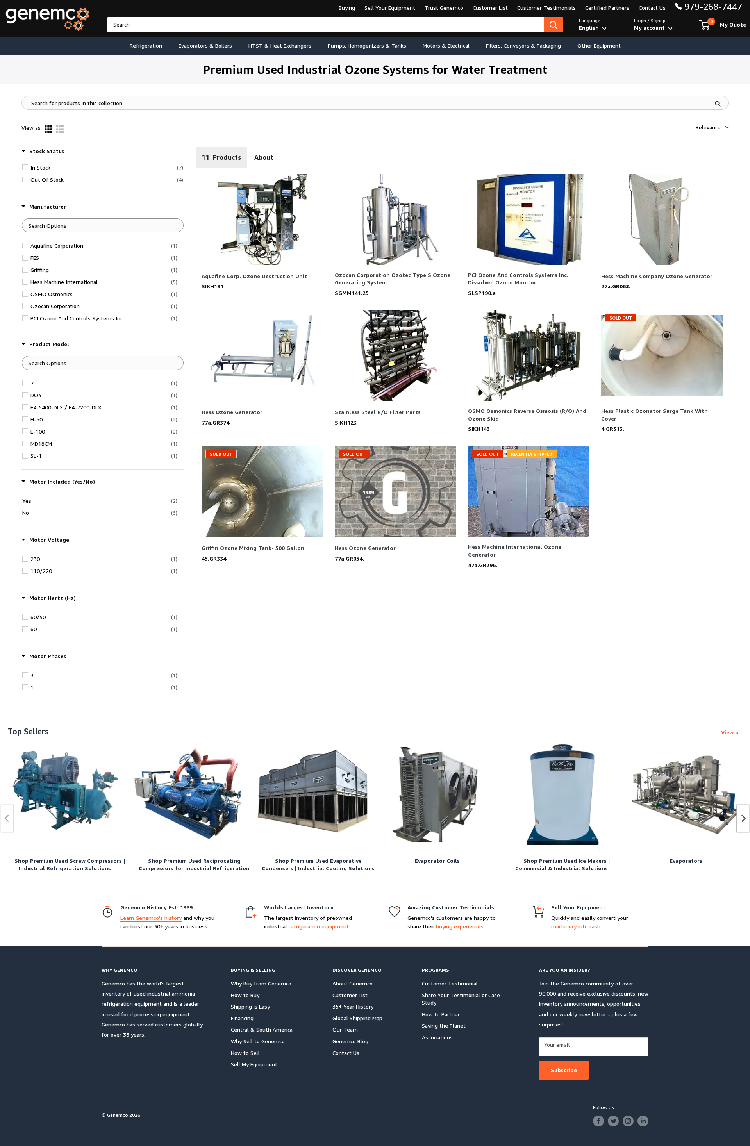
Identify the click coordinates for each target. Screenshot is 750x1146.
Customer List (490, 7)
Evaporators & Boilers (205, 45)
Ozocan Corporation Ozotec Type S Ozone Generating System (392, 278)
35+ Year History (352, 1006)
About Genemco (352, 983)
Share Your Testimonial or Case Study (461, 999)
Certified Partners (607, 7)
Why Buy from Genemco (261, 983)
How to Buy (245, 995)
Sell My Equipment (254, 1064)
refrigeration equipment (319, 926)
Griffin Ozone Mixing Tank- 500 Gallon (253, 547)
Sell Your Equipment (389, 7)
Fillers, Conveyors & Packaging (523, 45)
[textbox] (103, 225)
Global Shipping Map (357, 1018)
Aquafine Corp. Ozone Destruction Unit (254, 276)
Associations (437, 1037)
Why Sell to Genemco (258, 1041)
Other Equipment (599, 45)
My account (650, 27)
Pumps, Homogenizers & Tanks (367, 45)
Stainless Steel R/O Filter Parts (378, 412)
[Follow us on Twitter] (613, 1121)
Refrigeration (146, 45)
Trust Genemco (444, 7)
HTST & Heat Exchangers (279, 45)
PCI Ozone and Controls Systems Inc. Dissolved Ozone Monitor (518, 278)
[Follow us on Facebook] (598, 1121)
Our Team (345, 1029)
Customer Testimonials (546, 7)
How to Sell (245, 1053)
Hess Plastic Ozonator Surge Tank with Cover (654, 414)
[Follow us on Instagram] (628, 1121)
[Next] (743, 818)
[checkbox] (106, 167)
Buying (347, 7)
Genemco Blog (350, 1041)
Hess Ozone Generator (232, 412)
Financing (242, 1018)
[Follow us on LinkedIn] (643, 1121)
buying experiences (460, 926)
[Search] (553, 24)
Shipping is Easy (250, 1006)
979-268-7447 (712, 6)
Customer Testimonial (450, 983)
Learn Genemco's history (151, 917)
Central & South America (262, 1029)
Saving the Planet (444, 1025)
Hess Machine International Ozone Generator (514, 550)
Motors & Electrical (446, 45)
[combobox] (325, 24)
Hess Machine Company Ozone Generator (656, 276)
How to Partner (441, 1014)
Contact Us (652, 7)
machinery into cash (575, 926)
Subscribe (564, 1070)
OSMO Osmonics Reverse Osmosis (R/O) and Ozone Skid (527, 414)
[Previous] (7, 818)
